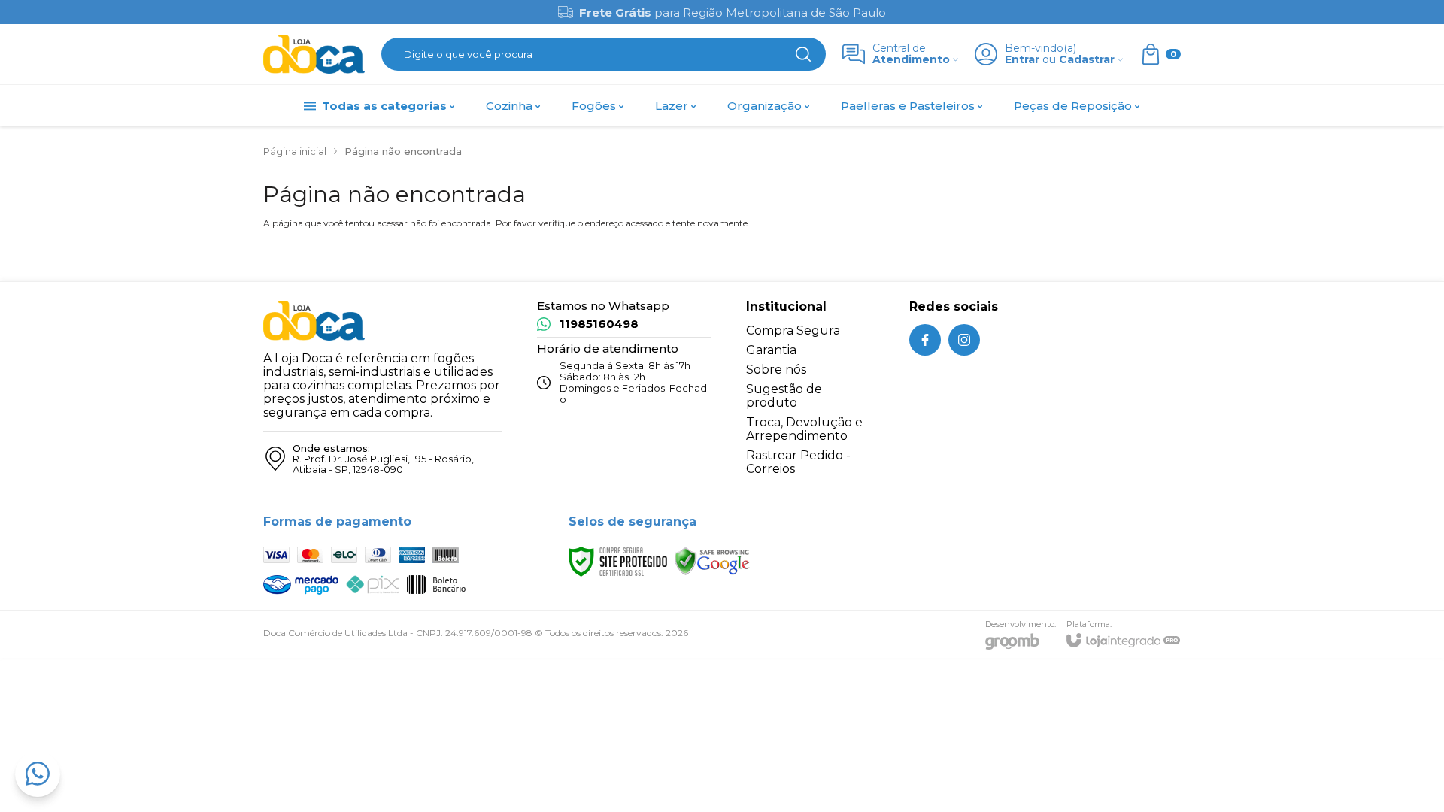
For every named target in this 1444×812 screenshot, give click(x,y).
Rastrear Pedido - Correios (798, 462)
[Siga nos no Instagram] (964, 340)
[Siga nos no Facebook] (925, 340)
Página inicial (294, 151)
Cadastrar (1087, 59)
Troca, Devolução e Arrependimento (804, 429)
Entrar (1022, 59)
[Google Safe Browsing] (712, 560)
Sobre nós (776, 369)
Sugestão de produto (784, 396)
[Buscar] (803, 54)
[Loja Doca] (314, 54)
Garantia (771, 350)
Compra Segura (793, 330)
